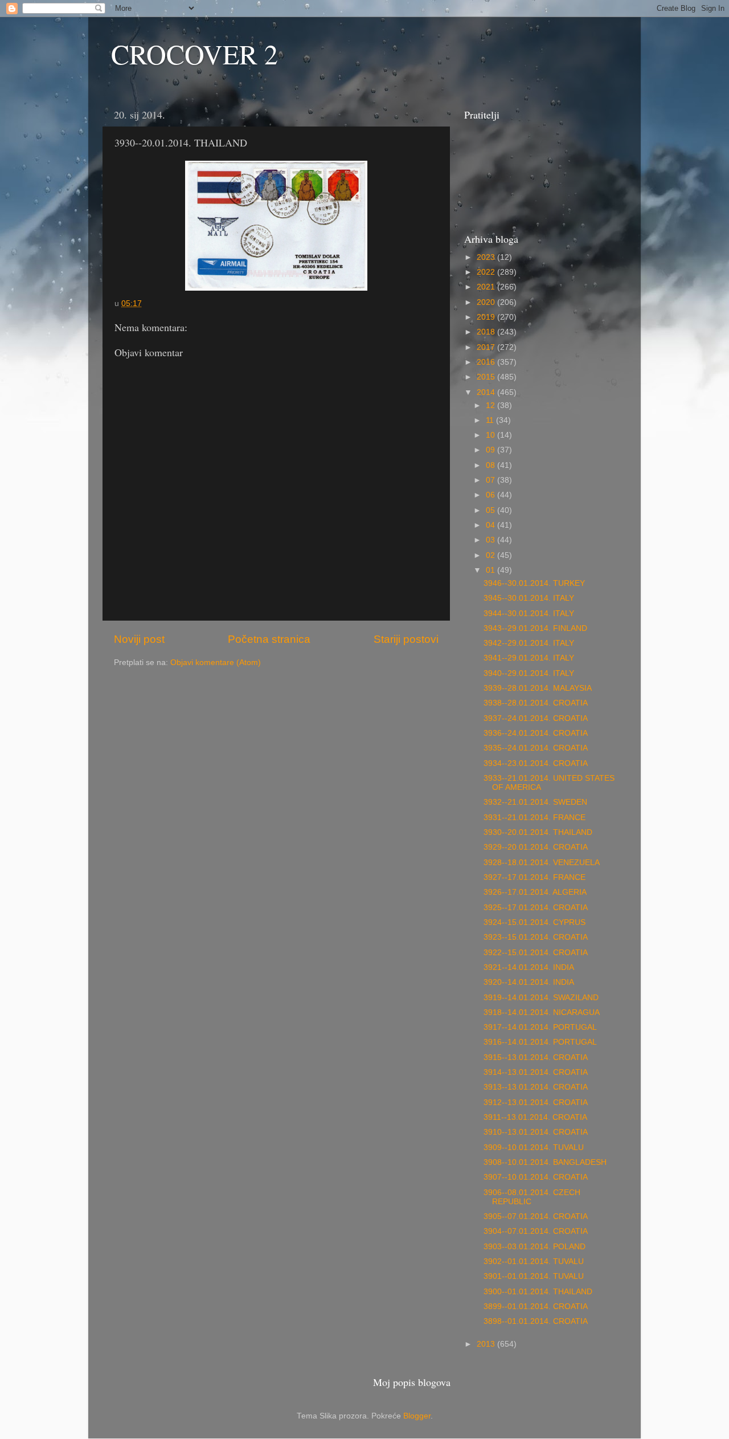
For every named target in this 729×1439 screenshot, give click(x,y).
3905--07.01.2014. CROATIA (536, 1216)
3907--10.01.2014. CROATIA (536, 1177)
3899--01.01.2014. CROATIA (536, 1306)
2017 (487, 347)
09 (491, 450)
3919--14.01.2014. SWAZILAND (541, 997)
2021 (487, 287)
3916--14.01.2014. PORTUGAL (540, 1042)
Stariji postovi (406, 639)
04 (491, 525)
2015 (487, 377)
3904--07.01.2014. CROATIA (536, 1231)
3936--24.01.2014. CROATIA (536, 733)
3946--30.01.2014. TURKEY (534, 583)
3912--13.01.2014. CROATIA (536, 1102)
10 (491, 435)
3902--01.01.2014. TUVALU (534, 1261)
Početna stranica (269, 639)
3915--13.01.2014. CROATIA (536, 1057)
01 (491, 570)
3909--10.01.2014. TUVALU (534, 1147)
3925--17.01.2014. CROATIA (536, 907)
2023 (487, 257)
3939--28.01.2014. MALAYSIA (538, 688)
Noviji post (139, 639)
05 (491, 510)
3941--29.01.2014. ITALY (529, 658)
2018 (487, 332)
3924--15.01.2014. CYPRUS (534, 922)
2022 (487, 272)
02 (491, 555)
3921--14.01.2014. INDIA (529, 967)
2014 (487, 392)
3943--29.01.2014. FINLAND (535, 628)
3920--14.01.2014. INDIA (529, 982)
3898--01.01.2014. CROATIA (536, 1321)
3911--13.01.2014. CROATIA (535, 1117)
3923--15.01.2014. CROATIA (536, 937)
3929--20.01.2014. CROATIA (536, 847)
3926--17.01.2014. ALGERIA (535, 892)
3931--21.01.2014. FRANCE (534, 817)
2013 (487, 1344)
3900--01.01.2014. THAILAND (538, 1291)
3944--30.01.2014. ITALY (529, 613)
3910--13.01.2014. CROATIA (536, 1132)
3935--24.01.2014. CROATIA (536, 748)
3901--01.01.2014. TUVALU (534, 1276)
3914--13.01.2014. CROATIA (536, 1072)
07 (491, 480)
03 (491, 540)
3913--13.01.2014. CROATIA (536, 1087)
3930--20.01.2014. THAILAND (538, 832)
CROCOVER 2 (194, 53)
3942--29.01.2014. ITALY (529, 643)
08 (491, 465)
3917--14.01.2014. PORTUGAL (540, 1027)
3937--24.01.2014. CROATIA (536, 718)
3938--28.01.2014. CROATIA (536, 703)
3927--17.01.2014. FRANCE (534, 877)
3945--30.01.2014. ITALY (529, 598)
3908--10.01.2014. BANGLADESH (545, 1162)
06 (491, 495)
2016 (487, 362)
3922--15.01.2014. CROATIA (536, 952)
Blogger (417, 1416)
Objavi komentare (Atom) (215, 662)
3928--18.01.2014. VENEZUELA (542, 862)
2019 (487, 317)
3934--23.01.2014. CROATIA (536, 763)
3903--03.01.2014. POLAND (534, 1246)
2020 (487, 302)
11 (491, 420)
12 (491, 405)
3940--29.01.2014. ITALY (529, 673)
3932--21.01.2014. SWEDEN (535, 802)
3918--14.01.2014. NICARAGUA (542, 1012)
